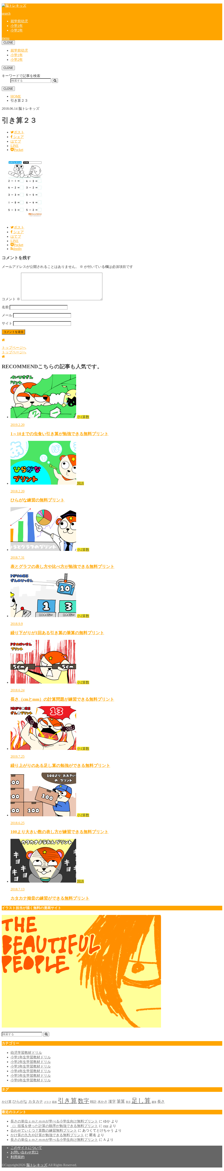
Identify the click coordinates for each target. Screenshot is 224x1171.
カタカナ (35, 1101)
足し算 (141, 1100)
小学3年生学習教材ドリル (30, 1066)
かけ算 (7, 1101)
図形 (54, 1102)
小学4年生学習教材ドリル (30, 1071)
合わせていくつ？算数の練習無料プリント (43, 1130)
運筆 (154, 1102)
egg (105, 1126)
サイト (7, 323)
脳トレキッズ (36, 1165)
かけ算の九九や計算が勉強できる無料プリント (47, 1135)
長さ (161, 1101)
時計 (93, 1101)
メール (7, 315)
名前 (5, 307)
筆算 (121, 1101)
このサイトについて (26, 1148)
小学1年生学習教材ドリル (30, 1057)
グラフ (47, 1102)
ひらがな (19, 1101)
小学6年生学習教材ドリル (30, 1080)
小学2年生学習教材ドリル (30, 1062)
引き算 (67, 1100)
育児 (128, 1102)
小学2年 (16, 30)
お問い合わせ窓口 (24, 1152)
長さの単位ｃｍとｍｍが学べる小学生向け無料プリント (54, 1121)
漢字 (112, 1101)
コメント (11, 299)
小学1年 (16, 26)
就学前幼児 (19, 21)
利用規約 (17, 1157)
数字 (83, 1101)
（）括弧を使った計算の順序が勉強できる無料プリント (54, 1126)
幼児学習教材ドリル (26, 1052)
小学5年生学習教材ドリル (30, 1075)
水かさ (102, 1101)
